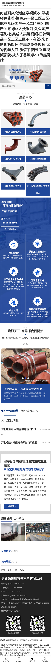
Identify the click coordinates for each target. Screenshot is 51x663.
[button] (25, 81)
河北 (22, 569)
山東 (16, 569)
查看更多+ (11, 506)
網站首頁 (6, 661)
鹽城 (9, 569)
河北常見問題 (10, 420)
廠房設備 (6, 518)
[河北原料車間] (38, 532)
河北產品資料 (29, 411)
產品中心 (19, 661)
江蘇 (3, 569)
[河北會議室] (13, 532)
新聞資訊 (32, 661)
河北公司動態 (10, 411)
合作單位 (19, 518)
